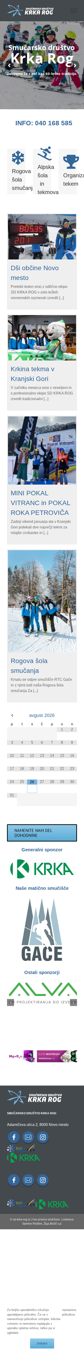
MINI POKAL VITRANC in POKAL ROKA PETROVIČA (40, 502)
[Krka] (42, 860)
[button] (10, 1002)
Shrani (42, 1343)
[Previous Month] (12, 715)
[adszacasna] (42, 1052)
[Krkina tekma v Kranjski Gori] (42, 338)
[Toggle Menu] (73, 11)
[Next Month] (72, 715)
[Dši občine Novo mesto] (42, 237)
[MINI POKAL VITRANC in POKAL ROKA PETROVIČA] (42, 450)
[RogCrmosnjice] (42, 898)
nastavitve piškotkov (69, 1312)
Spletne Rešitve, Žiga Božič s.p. (42, 1223)
